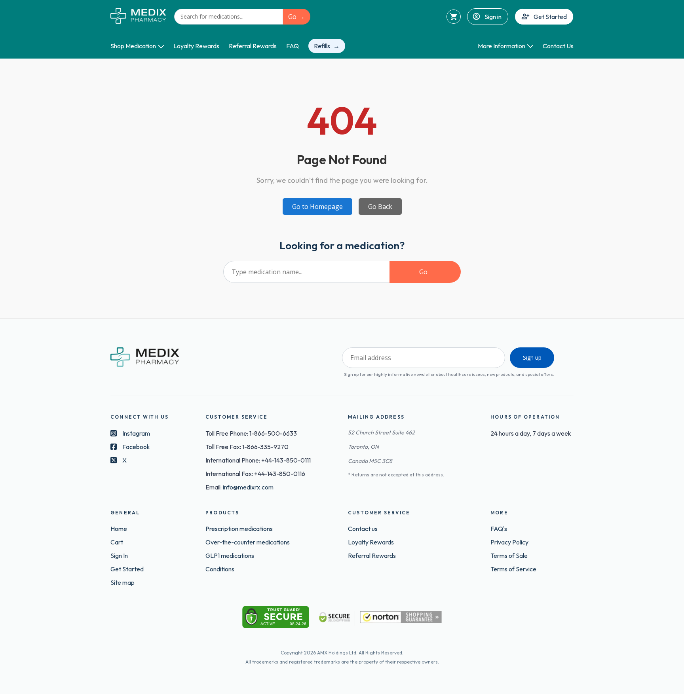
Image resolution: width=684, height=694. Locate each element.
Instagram (136, 433)
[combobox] (228, 17)
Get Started (550, 17)
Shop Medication (133, 46)
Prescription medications (239, 529)
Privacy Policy (509, 542)
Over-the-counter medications (247, 542)
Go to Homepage (317, 206)
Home (118, 529)
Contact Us (558, 46)
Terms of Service (513, 569)
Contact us (363, 529)
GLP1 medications (229, 555)
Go (292, 16)
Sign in (493, 17)
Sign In (119, 555)
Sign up (532, 357)
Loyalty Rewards (196, 46)
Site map (122, 582)
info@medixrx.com (248, 487)
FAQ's (498, 529)
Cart (116, 542)
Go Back (380, 206)
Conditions (219, 569)
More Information (501, 45)
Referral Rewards (253, 46)
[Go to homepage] (138, 16)
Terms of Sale (509, 555)
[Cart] (453, 16)
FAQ (292, 46)
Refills (322, 46)
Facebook (136, 447)
